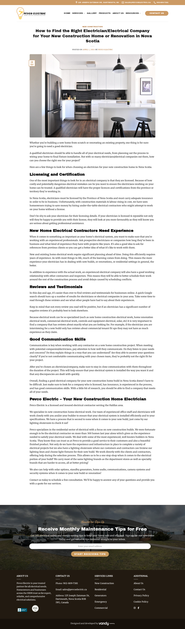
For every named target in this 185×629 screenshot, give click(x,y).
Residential (100, 589)
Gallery (92, 13)
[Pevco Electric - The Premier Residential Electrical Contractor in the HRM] (31, 13)
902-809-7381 (70, 583)
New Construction (92, 27)
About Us (118, 13)
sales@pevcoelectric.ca (74, 589)
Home (67, 13)
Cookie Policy (141, 601)
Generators (100, 595)
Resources (132, 13)
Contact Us (139, 589)
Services (77, 13)
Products (105, 13)
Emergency (101, 601)
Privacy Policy (141, 595)
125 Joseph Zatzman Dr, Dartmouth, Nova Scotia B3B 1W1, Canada (72, 599)
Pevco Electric (105, 50)
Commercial (101, 608)
